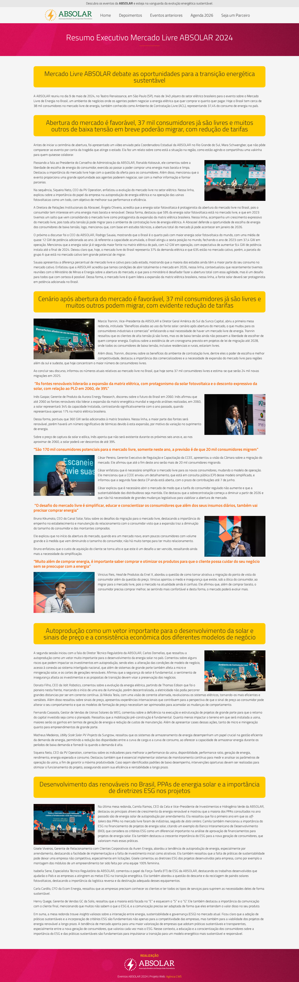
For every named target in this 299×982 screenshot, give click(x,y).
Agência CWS (174, 976)
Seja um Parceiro (235, 15)
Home (105, 15)
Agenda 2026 (202, 15)
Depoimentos (130, 15)
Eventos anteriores (166, 15)
